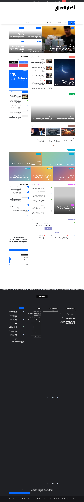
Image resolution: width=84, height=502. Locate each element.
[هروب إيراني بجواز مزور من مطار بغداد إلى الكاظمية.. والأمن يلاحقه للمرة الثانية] (49, 61)
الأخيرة (25, 91)
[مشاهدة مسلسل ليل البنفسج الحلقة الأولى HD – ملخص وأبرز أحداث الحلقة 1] (25, 206)
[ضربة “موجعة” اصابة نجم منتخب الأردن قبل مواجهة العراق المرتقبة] (42, 109)
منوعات (39, 41)
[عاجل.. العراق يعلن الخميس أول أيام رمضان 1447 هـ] (64, 72)
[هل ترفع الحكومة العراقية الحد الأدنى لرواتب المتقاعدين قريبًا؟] (25, 107)
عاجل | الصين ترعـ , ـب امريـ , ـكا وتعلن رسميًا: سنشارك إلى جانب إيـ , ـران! (43, 224)
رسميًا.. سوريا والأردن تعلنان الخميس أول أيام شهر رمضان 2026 (68, 139)
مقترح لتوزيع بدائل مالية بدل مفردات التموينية (20, 210)
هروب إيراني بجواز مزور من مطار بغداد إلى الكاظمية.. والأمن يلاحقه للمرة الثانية (38, 62)
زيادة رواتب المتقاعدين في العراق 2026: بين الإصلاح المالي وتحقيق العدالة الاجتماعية (15, 101)
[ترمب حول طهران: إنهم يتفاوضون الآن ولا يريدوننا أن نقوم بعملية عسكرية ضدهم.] (38, 132)
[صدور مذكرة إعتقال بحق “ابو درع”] (33, 32)
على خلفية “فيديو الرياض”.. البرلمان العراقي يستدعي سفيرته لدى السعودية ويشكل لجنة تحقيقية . (38, 77)
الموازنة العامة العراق (31, 319)
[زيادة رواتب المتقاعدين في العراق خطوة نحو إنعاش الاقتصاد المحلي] (25, 117)
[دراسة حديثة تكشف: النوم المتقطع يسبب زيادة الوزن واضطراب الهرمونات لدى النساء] (20, 173)
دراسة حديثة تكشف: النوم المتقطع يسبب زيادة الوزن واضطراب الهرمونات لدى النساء (20, 177)
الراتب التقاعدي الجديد (37, 315)
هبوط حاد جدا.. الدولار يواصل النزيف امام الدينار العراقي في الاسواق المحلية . (60, 47)
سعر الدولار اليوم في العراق (37, 330)
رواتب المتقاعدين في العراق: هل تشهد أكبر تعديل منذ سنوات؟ (15, 95)
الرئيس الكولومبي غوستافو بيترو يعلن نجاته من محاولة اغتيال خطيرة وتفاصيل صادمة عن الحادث (38, 83)
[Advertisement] (31, 12)
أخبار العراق (65, 22)
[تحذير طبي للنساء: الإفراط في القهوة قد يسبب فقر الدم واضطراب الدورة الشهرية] (42, 173)
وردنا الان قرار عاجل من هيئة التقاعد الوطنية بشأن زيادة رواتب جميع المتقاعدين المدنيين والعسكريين (15, 188)
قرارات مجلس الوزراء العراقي (36, 334)
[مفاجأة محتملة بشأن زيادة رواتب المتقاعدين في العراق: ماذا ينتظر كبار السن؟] (55, 311)
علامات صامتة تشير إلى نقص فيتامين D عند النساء (61, 165)
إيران (35, 311)
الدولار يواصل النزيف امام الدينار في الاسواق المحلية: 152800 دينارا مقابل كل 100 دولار (17, 48)
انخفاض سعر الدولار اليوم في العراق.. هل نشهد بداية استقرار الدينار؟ (16, 194)
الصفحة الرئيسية (72, 22)
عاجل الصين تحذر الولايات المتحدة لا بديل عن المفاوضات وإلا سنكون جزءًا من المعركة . (17, 35)
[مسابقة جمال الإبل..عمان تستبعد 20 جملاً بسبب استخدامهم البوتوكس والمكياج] (55, 484)
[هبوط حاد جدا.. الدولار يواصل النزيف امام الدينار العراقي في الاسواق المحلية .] (58, 39)
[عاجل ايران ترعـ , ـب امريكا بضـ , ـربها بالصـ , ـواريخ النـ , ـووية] (74, 235)
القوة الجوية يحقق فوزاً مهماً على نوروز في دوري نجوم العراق (65, 119)
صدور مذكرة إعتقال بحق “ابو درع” (34, 37)
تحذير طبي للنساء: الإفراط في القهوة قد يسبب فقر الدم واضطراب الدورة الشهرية (42, 177)
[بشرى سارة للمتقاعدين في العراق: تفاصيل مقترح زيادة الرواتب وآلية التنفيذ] (55, 440)
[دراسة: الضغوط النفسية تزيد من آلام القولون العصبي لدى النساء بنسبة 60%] (25, 159)
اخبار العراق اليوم (30, 313)
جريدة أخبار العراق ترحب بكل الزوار (53, 498)
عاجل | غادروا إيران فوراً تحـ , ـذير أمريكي (39, 237)
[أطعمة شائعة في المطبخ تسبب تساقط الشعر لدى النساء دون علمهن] (64, 173)
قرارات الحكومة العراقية (37, 332)
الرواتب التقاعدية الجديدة (37, 317)
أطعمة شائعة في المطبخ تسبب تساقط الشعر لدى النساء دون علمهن (65, 178)
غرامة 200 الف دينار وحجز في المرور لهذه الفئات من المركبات (41, 89)
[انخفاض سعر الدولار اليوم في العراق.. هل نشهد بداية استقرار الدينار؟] (25, 194)
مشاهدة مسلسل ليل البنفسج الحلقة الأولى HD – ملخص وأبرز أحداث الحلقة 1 (16, 206)
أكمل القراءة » (48, 228)
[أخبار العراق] (64, 8)
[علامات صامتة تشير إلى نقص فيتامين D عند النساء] (58, 159)
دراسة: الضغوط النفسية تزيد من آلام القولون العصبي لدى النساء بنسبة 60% (26, 164)
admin (73, 84)
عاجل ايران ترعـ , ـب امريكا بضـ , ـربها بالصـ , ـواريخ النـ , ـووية (61, 237)
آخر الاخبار (72, 57)
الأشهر (18, 91)
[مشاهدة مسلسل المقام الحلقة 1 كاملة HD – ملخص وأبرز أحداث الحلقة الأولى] (45, 484)
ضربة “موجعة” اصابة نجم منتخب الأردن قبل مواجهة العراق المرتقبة (42, 119)
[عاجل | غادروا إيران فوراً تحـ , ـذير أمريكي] (51, 235)
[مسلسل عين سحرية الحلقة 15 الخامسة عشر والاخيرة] (33, 46)
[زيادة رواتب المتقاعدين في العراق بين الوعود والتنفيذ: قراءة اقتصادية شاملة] (51, 211)
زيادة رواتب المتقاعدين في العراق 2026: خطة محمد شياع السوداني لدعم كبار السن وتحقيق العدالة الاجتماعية (15, 200)
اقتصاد (22, 41)
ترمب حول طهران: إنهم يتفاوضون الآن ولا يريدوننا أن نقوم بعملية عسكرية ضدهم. (38, 140)
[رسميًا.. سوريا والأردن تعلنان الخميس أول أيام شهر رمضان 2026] (68, 132)
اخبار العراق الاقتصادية (37, 313)
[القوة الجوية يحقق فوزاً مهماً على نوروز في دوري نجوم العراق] (64, 109)
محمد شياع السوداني (38, 336)
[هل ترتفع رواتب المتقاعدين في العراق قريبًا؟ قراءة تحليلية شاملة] (45, 353)
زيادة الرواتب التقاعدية (37, 328)
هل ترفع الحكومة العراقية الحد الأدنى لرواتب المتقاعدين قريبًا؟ (16, 106)
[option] (42, 39)
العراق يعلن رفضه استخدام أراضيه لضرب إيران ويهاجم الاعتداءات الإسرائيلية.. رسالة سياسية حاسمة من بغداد (38, 69)
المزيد (47, 22)
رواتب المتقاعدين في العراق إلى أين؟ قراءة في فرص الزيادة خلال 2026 (15, 111)
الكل (40, 56)
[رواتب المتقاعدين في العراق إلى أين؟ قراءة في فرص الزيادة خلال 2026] (25, 112)
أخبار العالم (59, 22)
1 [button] (53, 145)
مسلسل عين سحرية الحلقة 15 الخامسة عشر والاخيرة (34, 50)
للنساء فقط (71, 150)
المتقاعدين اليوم (38, 319)
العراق (31, 317)
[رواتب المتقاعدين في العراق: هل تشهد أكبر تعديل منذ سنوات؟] (25, 97)
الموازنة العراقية (38, 321)
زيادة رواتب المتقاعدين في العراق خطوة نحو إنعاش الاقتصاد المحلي (15, 116)
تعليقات (12, 91)
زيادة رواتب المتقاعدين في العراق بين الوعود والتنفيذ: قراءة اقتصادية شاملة (38, 214)
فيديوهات (51, 22)
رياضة (55, 22)
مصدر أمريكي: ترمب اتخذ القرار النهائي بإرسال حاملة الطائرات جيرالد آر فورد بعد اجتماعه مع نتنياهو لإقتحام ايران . (54, 141)
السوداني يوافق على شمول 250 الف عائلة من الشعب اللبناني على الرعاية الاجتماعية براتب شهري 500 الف (44, 1)
